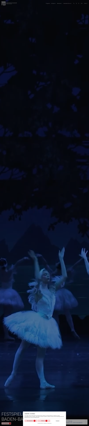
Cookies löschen (40, 423)
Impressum (45, 423)
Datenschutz (49, 423)
